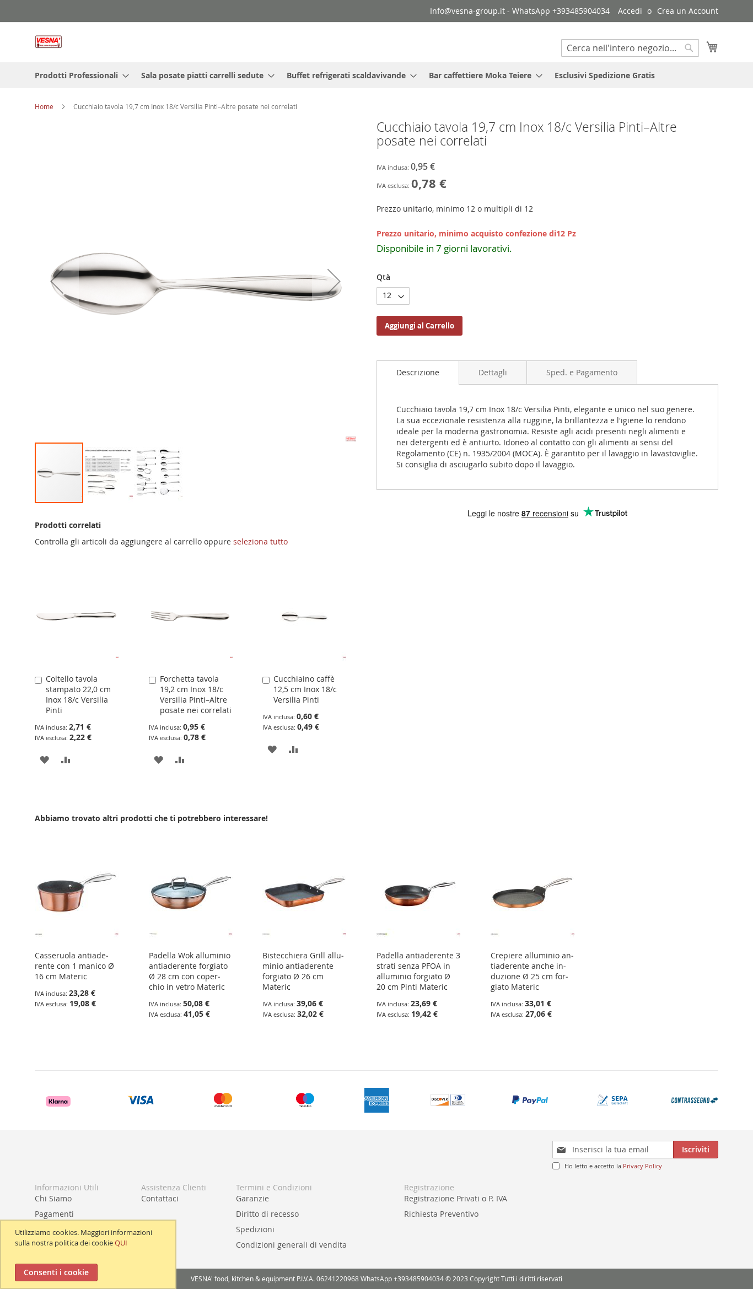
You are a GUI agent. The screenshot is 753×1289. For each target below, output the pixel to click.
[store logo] (48, 41)
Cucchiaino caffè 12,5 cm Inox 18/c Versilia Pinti (305, 689)
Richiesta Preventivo (441, 1214)
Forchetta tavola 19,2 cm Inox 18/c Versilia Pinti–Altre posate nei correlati (196, 694)
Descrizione (417, 372)
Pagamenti (54, 1214)
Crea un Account (687, 11)
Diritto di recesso (267, 1214)
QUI (121, 1243)
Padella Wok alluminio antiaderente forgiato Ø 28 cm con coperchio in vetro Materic (189, 971)
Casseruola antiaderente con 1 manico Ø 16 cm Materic (74, 965)
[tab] (417, 372)
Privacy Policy (642, 1166)
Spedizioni (255, 1229)
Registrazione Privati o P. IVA (455, 1198)
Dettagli (492, 372)
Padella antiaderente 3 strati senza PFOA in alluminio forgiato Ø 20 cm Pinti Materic (418, 971)
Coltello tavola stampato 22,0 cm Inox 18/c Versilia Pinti (78, 694)
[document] (89, 1254)
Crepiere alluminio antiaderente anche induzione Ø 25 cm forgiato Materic (532, 971)
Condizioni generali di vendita (291, 1244)
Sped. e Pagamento (581, 372)
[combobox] (630, 48)
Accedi (630, 11)
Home (44, 106)
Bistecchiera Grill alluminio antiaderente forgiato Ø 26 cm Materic (303, 971)
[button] (57, 280)
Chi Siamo (53, 1198)
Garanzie (252, 1198)
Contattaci (160, 1198)
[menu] (376, 75)
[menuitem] (78, 75)
